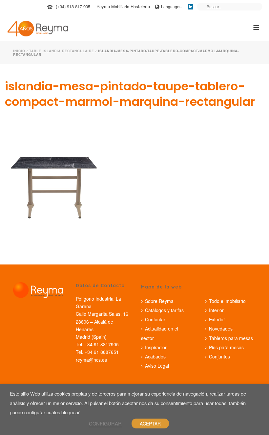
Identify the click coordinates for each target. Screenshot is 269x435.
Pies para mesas (226, 347)
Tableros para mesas (231, 338)
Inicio (19, 51)
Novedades (221, 328)
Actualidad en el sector (159, 333)
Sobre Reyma (159, 301)
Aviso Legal (157, 365)
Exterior (217, 319)
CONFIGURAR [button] (105, 423)
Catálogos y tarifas (164, 310)
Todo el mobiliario (227, 301)
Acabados (155, 356)
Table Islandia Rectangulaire (61, 51)
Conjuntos (219, 356)
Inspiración (156, 347)
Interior (216, 310)
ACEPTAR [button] (150, 423)
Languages (171, 6)
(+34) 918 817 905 (73, 6)
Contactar (155, 319)
